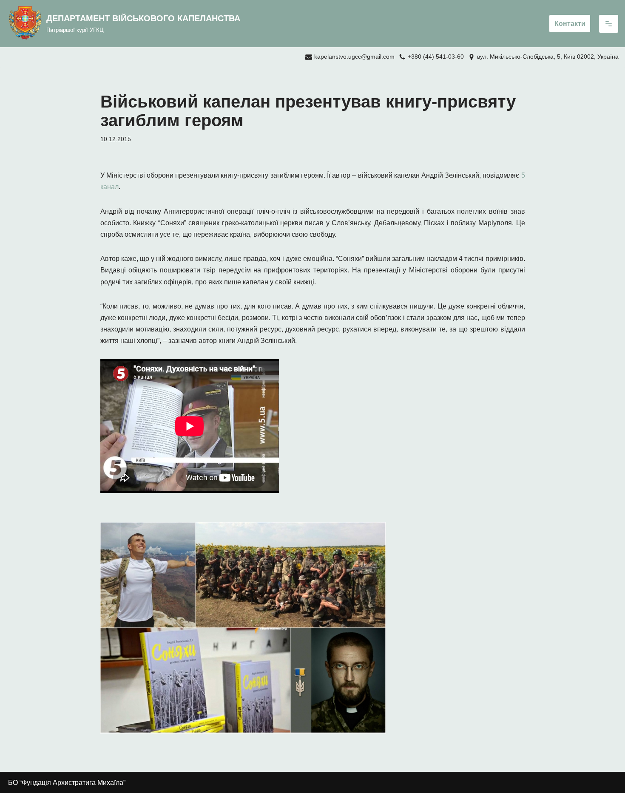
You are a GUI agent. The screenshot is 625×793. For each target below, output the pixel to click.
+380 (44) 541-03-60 (436, 57)
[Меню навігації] (608, 24)
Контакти (569, 23)
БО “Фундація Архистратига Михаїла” (66, 782)
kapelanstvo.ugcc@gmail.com (354, 57)
